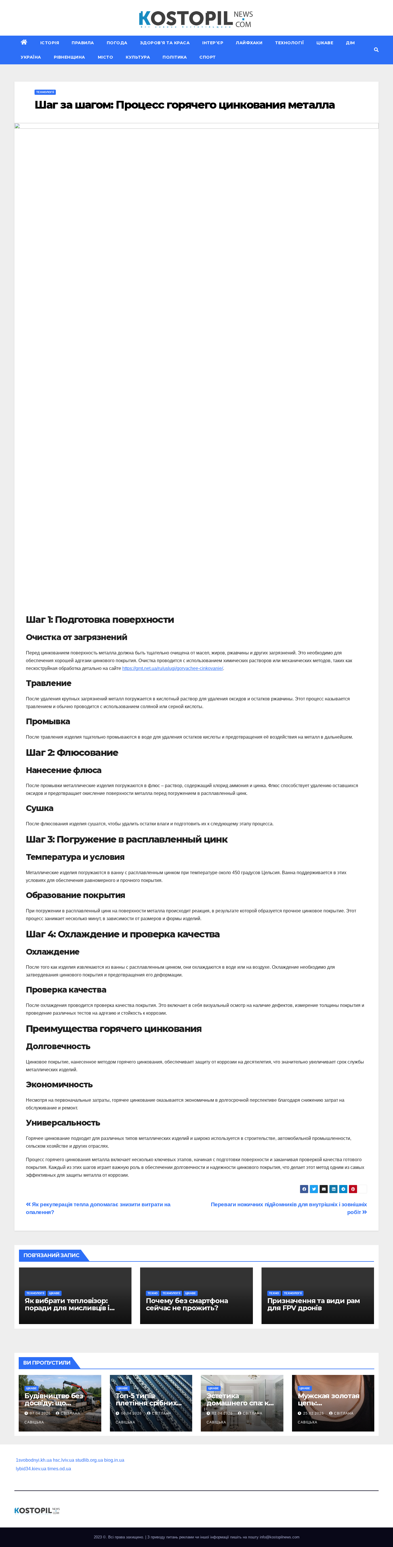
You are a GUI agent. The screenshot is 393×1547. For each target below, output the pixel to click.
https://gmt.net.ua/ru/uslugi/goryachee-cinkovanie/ (172, 668)
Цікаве (324, 42)
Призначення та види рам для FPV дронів (313, 1304)
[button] (376, 49)
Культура (138, 57)
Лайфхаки (249, 42)
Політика (175, 57)
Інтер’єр (212, 42)
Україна (31, 57)
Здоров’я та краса (165, 42)
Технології (289, 42)
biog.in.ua (114, 1460)
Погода (117, 42)
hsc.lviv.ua (63, 1460)
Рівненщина (69, 57)
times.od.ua (59, 1468)
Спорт (207, 57)
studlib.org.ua (89, 1460)
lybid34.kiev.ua (31, 1468)
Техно (153, 1293)
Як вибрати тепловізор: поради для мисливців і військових (67, 1307)
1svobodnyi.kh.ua (34, 1460)
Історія (49, 42)
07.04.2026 (41, 1413)
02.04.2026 (223, 1413)
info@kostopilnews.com (279, 1537)
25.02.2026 (314, 1413)
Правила (83, 42)
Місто (105, 57)
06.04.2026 (132, 1413)
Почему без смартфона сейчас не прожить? (187, 1304)
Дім (350, 42)
